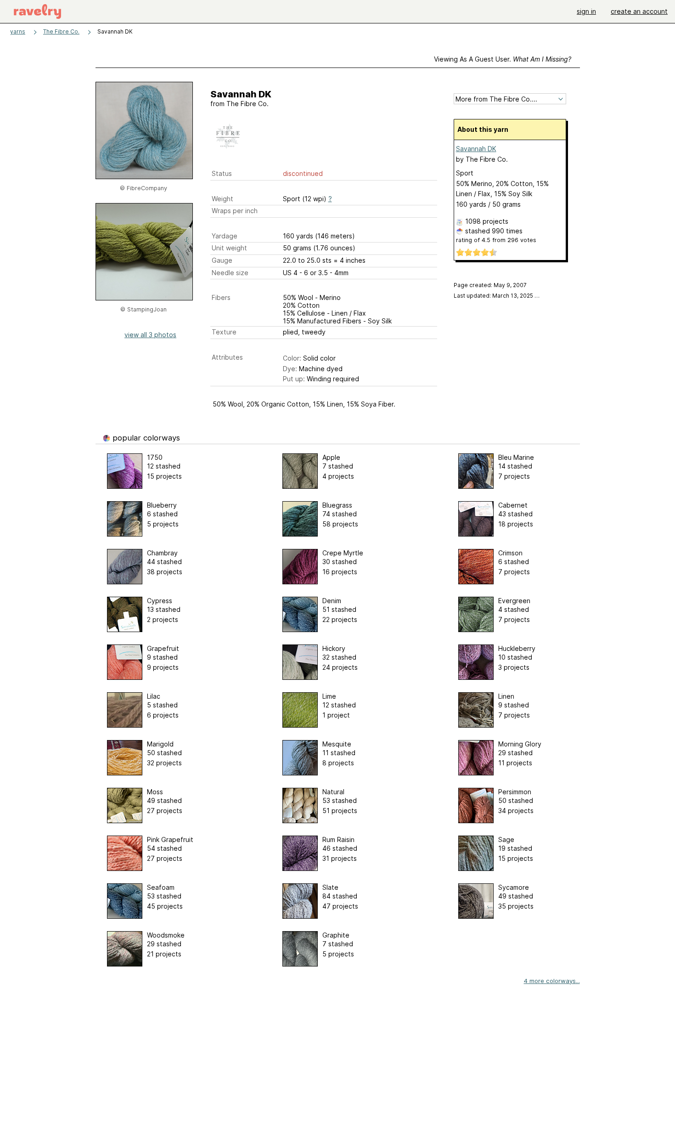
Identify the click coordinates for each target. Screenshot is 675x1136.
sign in (586, 11)
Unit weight (229, 248)
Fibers (221, 297)
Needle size (230, 273)
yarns (17, 31)
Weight (222, 199)
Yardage (224, 236)
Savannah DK (476, 149)
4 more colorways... (552, 980)
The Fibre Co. (61, 31)
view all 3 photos (150, 335)
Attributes (227, 357)
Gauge (222, 260)
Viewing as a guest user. (502, 59)
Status (222, 173)
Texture (224, 332)
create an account (639, 11)
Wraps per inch (235, 211)
